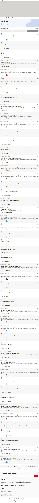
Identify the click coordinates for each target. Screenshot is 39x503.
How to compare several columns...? (7, 115)
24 (24, 466)
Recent (7, 30)
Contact (26, 498)
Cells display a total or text (5, 301)
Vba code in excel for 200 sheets (6, 35)
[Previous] (1, 466)
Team (13, 498)
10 (10, 466)
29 (34, 466)
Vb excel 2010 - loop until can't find (7, 327)
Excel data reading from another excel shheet (9, 106)
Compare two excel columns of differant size (9, 440)
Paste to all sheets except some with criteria (9, 131)
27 (30, 466)
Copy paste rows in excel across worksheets (9, 449)
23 (22, 466)
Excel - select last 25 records (6, 379)
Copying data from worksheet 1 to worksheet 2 (9, 158)
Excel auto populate (4, 283)
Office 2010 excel (4, 149)
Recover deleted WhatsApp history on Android (8, 491)
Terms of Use (16, 498)
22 (20, 466)
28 (32, 466)
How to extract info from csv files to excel (8, 123)
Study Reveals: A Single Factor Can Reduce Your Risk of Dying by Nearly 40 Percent (14, 481)
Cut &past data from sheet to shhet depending (9, 175)
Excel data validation (4, 318)
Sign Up (10, 498)
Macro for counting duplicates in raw (7, 249)
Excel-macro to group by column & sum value (9, 217)
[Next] (37, 466)
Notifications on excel (4, 233)
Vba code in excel (4, 62)
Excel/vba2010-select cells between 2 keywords (9, 266)
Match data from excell (5, 257)
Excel (13, 17)
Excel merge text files (4, 431)
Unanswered (20, 30)
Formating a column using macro (7, 140)
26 (28, 466)
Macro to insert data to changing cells (7, 423)
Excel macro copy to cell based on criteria (8, 353)
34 (20, 468)
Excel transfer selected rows (6, 310)
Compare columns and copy (6, 397)
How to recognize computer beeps (6, 495)
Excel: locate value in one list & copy (7, 335)
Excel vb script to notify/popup (6, 362)
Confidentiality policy (21, 498)
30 (18, 468)
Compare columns (4, 209)
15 (12, 466)
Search (36, 28)
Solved (33, 30)
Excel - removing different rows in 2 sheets (8, 388)
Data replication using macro (6, 226)
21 (18, 466)
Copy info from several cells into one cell (8, 97)
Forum (4, 17)
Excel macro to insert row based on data (8, 88)
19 (16, 466)
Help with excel (3, 275)
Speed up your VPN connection (6, 494)
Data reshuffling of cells (5, 344)
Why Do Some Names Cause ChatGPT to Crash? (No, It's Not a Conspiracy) (13, 485)
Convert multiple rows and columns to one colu (9, 183)
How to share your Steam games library (7, 492)
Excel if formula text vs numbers (6, 458)
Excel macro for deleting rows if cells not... (8, 371)
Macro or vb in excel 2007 (5, 71)
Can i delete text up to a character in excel (8, 200)
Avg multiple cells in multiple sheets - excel (8, 415)
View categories (3, 24)
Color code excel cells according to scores (8, 191)
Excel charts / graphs (4, 292)
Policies (29, 498)
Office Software (8, 17)
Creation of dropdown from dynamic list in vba (9, 406)
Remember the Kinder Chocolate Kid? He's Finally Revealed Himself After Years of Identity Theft (16, 482)
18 (14, 466)
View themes (7, 24)
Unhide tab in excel (4, 241)
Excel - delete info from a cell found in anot (8, 167)
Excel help (2, 44)
